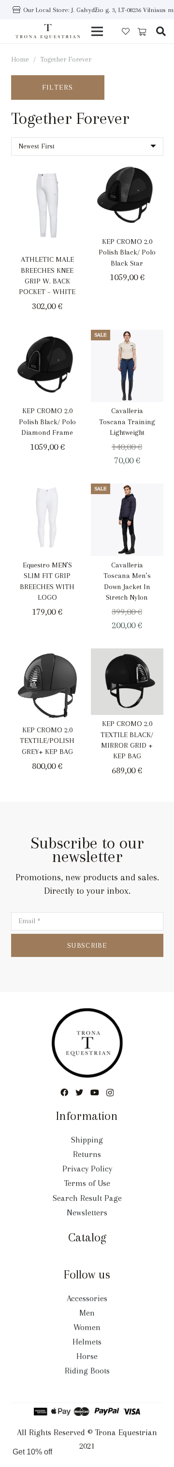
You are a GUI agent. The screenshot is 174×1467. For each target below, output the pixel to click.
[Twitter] (79, 1092)
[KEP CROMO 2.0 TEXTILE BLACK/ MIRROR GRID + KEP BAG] (127, 681)
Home (20, 59)
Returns (87, 1154)
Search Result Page (87, 1198)
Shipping (87, 1139)
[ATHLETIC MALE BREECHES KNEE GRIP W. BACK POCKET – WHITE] (47, 205)
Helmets (87, 1341)
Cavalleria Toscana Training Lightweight (127, 421)
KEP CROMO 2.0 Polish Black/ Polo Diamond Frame (47, 421)
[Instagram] (110, 1093)
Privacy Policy (87, 1168)
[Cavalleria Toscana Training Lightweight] (127, 366)
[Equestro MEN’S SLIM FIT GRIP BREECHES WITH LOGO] (47, 520)
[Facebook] (64, 1092)
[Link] (47, 31)
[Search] (161, 31)
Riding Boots (87, 1370)
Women (87, 1327)
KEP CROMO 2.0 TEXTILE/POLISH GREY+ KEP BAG (47, 741)
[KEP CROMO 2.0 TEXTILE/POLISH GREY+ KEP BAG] (47, 684)
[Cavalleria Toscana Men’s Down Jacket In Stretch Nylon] (127, 520)
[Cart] (141, 32)
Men (87, 1313)
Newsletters (87, 1212)
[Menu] (97, 31)
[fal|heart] (126, 31)
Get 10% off (32, 1452)
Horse (87, 1356)
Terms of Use (87, 1183)
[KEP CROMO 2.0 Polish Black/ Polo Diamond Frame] (47, 366)
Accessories (87, 1298)
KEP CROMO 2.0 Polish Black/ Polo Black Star (127, 252)
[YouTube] (94, 1092)
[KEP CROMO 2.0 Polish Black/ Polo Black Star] (127, 196)
